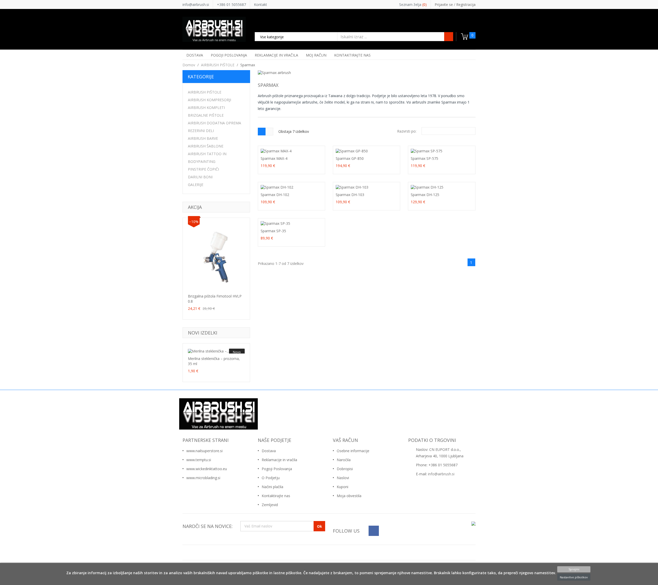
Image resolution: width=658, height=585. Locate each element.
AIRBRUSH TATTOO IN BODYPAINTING (207, 157)
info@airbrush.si (195, 4)
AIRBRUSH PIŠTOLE (204, 92)
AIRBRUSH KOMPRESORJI (209, 99)
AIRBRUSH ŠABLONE (205, 146)
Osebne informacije (353, 450)
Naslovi (343, 477)
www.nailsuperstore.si (204, 450)
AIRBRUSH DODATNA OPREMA (214, 122)
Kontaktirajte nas (276, 495)
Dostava (269, 450)
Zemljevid (270, 504)
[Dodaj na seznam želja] (206, 286)
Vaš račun (345, 440)
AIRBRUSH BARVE (203, 138)
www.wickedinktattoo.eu (206, 468)
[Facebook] (374, 531)
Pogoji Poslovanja (277, 468)
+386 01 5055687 (231, 4)
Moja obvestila (349, 495)
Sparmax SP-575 (424, 158)
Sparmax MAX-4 (274, 158)
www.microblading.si (203, 477)
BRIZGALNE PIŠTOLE (206, 115)
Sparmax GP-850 (350, 158)
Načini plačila (272, 486)
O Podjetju (271, 477)
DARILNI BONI (200, 176)
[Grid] (262, 131)
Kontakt (260, 4)
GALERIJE (195, 184)
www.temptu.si (198, 459)
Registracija (466, 4)
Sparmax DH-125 (425, 194)
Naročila (344, 459)
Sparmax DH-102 (275, 194)
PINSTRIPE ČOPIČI (203, 169)
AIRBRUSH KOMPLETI (206, 107)
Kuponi (342, 486)
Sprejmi (574, 569)
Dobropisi (345, 468)
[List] (269, 131)
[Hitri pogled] (226, 286)
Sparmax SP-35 (273, 230)
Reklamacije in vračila (279, 459)
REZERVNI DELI (201, 130)
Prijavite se (444, 4)
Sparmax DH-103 (350, 194)
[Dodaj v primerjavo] (216, 286)
